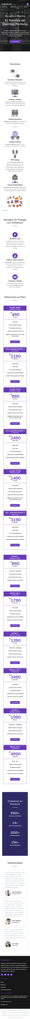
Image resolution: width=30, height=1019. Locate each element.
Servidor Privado (16, 162)
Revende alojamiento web (12, 144)
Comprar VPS (15, 381)
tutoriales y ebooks (18, 285)
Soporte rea (8, 262)
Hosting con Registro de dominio (13, 102)
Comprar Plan (15, 341)
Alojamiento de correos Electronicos (13, 187)
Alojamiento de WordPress (10, 121)
